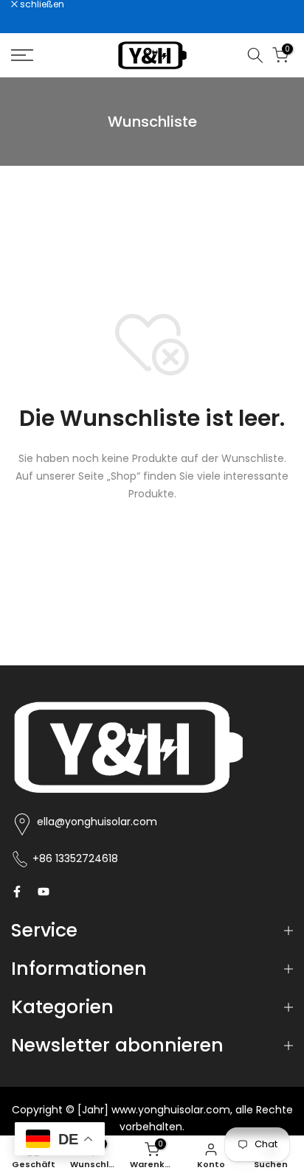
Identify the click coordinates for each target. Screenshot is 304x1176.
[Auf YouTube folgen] (43, 891)
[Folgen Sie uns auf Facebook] (17, 891)
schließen (41, 4)
